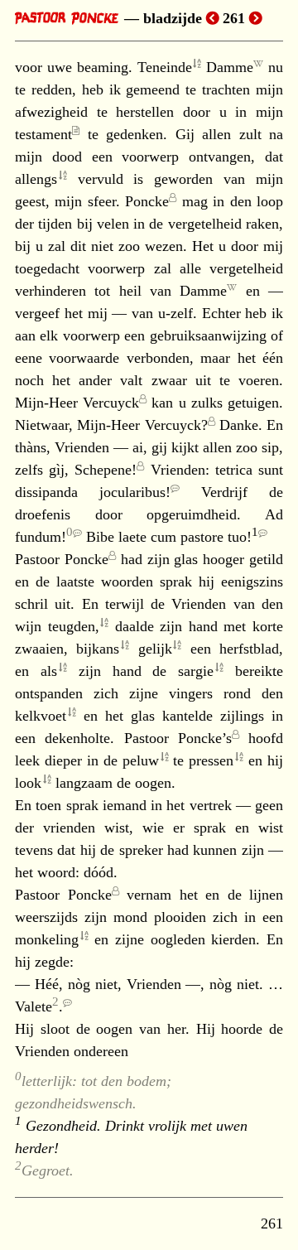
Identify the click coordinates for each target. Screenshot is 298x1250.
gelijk (155, 648)
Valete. (39, 1006)
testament (43, 134)
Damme (229, 67)
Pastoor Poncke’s (178, 738)
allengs (36, 179)
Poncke (147, 201)
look (28, 783)
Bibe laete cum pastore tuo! (172, 536)
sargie (196, 671)
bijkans (97, 648)
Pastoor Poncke (61, 559)
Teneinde (164, 67)
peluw (141, 760)
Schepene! (105, 469)
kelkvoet (40, 715)
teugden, (73, 626)
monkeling (47, 939)
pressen (211, 760)
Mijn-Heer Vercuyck (77, 402)
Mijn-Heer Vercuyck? (142, 425)
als (49, 671)
